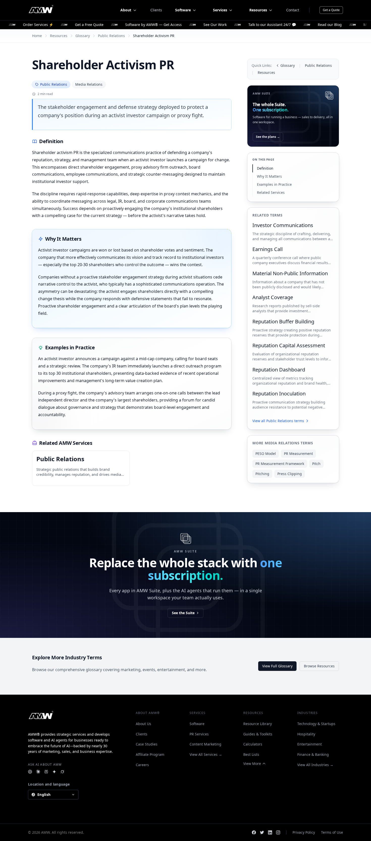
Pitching (262, 473)
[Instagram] (278, 832)
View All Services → (206, 754)
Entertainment (309, 744)
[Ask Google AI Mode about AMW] (54, 772)
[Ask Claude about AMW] (38, 772)
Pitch (316, 463)
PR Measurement (298, 453)
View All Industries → (315, 764)
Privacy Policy (304, 832)
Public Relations (111, 35)
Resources (58, 35)
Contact (292, 10)
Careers (142, 764)
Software (197, 723)
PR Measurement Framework (279, 463)
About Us (143, 723)
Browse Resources (319, 666)
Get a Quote (331, 10)
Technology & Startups (316, 723)
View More (252, 763)
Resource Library (257, 723)
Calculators (252, 744)
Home (37, 35)
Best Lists (251, 754)
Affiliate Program (150, 754)
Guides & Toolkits (257, 734)
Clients (156, 10)
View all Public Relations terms (278, 420)
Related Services (271, 192)
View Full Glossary (277, 666)
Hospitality (306, 734)
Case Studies (146, 744)
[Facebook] (254, 832)
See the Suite (183, 612)
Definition (265, 168)
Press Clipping (289, 473)
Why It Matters (269, 176)
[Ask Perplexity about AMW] (46, 772)
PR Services (199, 734)
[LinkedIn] (270, 832)
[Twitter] (262, 832)
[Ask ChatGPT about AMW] (30, 772)
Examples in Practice (274, 184)
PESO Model (265, 453)
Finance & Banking (313, 754)
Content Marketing (205, 744)
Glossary (82, 35)
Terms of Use (332, 832)
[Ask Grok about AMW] (62, 772)
